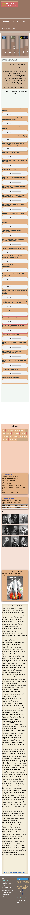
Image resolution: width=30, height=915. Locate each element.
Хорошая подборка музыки (10, 476)
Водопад (5, 52)
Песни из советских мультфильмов (12, 489)
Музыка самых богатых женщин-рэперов (14, 487)
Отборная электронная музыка (11, 573)
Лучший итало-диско (8, 483)
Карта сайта (21, 897)
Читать (23, 21)
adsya (10, 52)
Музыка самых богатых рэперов (11, 485)
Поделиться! (23, 892)
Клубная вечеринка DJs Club (27, 50)
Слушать (14, 21)
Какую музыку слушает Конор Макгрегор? (14, 505)
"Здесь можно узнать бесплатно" (12, 575)
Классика (14, 59)
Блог (20, 25)
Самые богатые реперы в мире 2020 (13, 507)
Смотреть (12, 25)
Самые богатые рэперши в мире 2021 (13, 500)
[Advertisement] (13, 11)
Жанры (9, 59)
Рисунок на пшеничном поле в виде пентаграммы (14, 48)
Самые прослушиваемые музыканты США (13, 502)
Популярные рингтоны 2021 (10, 492)
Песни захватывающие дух (10, 478)
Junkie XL (23, 51)
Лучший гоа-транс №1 (8, 480)
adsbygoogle (18, 52)
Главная (5, 21)
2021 (3, 490)
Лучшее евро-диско (8, 482)
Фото (4, 25)
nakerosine (6, 880)
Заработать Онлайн (9, 29)
